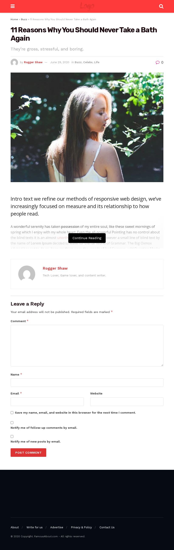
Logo (87, 6)
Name (16, 374)
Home (14, 19)
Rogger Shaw (33, 62)
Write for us (35, 527)
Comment (20, 321)
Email (16, 393)
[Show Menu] (13, 6)
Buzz (24, 19)
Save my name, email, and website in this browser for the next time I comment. (75, 412)
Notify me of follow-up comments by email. (44, 427)
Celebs (88, 62)
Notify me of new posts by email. (36, 441)
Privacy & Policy (81, 527)
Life (96, 62)
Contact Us (107, 527)
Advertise (56, 527)
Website (96, 393)
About (15, 527)
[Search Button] (161, 6)
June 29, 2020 (59, 62)
